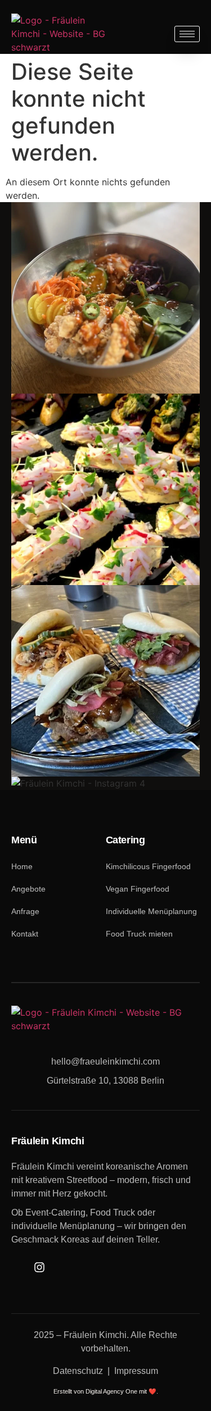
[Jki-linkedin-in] (60, 1267)
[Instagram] (39, 1267)
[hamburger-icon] (187, 34)
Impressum (136, 1371)
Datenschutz (78, 1371)
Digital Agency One (111, 1391)
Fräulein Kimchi (95, 1335)
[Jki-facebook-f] (18, 1267)
